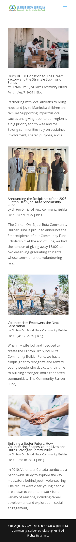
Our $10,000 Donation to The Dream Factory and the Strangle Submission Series (35, 79)
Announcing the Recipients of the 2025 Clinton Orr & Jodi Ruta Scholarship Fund (37, 201)
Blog (39, 92)
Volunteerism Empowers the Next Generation (33, 324)
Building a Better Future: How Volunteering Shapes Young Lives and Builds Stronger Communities (36, 446)
